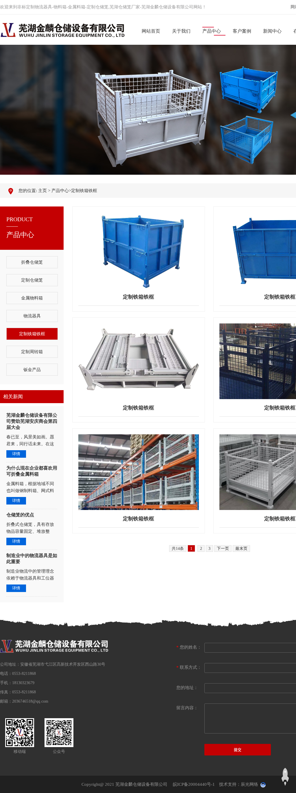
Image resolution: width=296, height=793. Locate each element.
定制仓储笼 (32, 280)
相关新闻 (13, 396)
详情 (16, 454)
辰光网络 (249, 784)
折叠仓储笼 (32, 262)
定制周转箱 (32, 351)
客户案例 (242, 31)
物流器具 (32, 316)
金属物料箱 (32, 298)
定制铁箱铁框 (84, 190)
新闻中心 (272, 31)
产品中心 (211, 31)
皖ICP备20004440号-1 (194, 784)
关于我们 (181, 31)
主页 (42, 190)
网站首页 (151, 31)
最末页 (241, 548)
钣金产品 (32, 369)
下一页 (223, 548)
